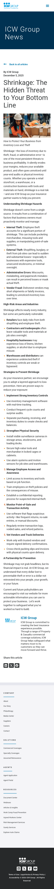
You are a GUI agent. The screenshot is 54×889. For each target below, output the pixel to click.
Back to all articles (18, 64)
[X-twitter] (24, 869)
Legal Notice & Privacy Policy (32, 875)
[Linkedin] (19, 869)
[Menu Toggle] (47, 6)
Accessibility (14, 878)
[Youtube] (35, 869)
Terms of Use (14, 875)
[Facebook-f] (30, 869)
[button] (5, 665)
